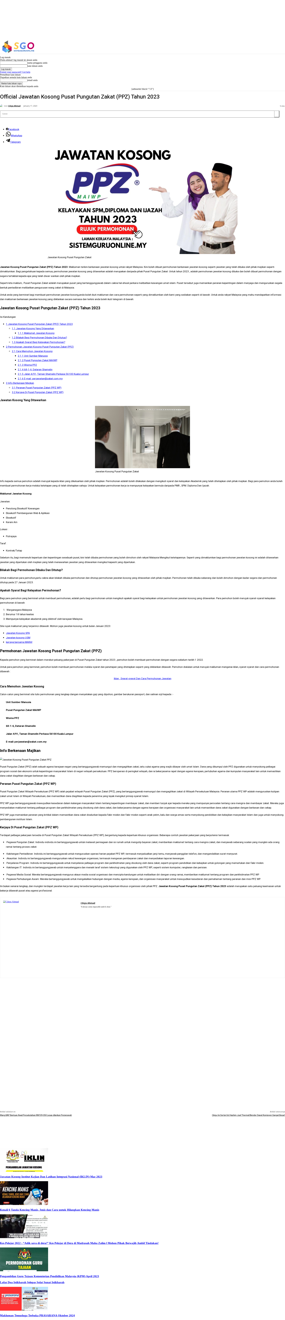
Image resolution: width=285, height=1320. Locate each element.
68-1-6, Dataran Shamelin (35, 369)
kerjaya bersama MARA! (19, 642)
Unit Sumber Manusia (33, 356)
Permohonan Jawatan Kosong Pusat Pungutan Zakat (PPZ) (40, 347)
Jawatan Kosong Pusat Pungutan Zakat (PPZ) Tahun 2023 (39, 324)
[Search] (276, 114)
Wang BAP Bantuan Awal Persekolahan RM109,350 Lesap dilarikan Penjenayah (36, 1115)
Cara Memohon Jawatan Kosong (32, 351)
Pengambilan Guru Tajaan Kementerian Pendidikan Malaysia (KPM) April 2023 (49, 1276)
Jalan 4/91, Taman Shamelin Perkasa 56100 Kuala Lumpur (53, 374)
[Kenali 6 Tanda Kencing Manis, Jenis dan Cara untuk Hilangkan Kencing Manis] (24, 1204)
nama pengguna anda (37, 63)
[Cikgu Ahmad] (2, 105)
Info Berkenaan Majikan (20, 383)
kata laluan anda (35, 66)
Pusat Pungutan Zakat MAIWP (37, 360)
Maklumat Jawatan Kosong (36, 333)
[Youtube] (99, 911)
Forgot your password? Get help (15, 72)
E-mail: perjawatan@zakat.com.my (40, 378)
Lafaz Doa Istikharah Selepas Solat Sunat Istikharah (32, 1282)
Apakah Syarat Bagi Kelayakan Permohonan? (38, 342)
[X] (246, 46)
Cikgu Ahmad (14, 106)
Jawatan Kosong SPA (18, 633)
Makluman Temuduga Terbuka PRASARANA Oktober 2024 (37, 1315)
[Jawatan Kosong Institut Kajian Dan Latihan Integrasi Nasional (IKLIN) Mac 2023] (24, 1171)
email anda (32, 80)
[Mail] (86, 911)
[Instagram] (240, 46)
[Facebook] (234, 46)
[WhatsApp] (95, 911)
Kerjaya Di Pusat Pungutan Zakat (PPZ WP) (38, 392)
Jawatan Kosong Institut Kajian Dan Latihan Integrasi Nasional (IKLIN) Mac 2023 (51, 1176)
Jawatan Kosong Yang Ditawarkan (33, 328)
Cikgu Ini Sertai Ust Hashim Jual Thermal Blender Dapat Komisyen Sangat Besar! (248, 1115)
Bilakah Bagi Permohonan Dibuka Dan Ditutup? (39, 337)
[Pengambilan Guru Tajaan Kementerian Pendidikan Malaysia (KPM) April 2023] (24, 1270)
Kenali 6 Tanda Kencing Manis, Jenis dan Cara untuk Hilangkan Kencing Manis (49, 1209)
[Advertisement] (142, 999)
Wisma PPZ (27, 365)
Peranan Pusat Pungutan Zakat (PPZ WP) (36, 388)
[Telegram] (90, 911)
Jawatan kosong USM (18, 638)
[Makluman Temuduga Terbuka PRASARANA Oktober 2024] (24, 1310)
